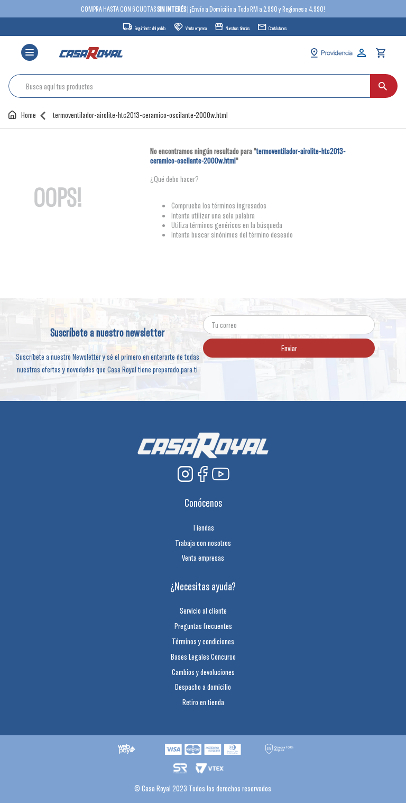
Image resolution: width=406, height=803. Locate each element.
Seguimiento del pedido (150, 28)
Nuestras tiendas (238, 28)
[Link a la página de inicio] (24, 115)
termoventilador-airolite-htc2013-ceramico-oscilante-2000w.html (140, 115)
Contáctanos (278, 28)
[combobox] (203, 86)
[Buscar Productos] (382, 86)
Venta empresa (196, 28)
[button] (29, 53)
